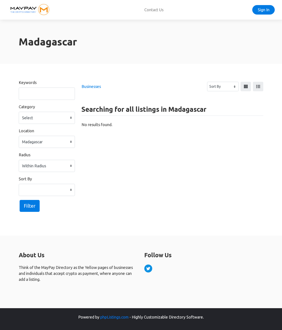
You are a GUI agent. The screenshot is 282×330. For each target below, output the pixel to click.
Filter (29, 206)
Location (26, 131)
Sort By (25, 179)
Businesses (91, 86)
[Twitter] (148, 268)
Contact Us (153, 9)
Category (27, 106)
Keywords (28, 82)
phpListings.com (114, 317)
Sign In (263, 9)
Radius (24, 155)
